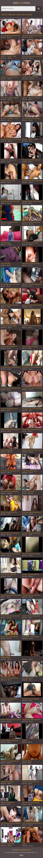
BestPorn (21, 3)
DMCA (21, 855)
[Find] (38, 8)
